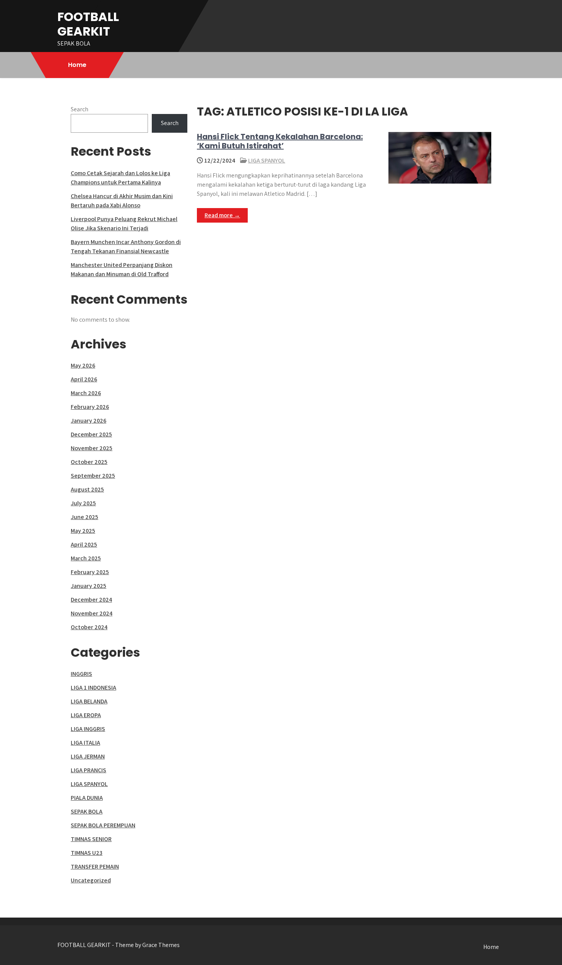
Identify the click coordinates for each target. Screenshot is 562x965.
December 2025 (91, 434)
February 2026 (90, 407)
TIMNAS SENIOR (91, 839)
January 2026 (88, 421)
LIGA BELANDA (89, 701)
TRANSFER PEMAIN (95, 866)
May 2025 (83, 531)
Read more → (222, 215)
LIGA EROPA (86, 715)
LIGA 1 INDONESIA (93, 687)
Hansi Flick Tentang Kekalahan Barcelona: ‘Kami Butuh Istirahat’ (280, 141)
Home (77, 64)
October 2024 (89, 627)
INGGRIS (81, 674)
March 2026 (86, 393)
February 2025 (90, 572)
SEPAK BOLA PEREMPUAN (103, 825)
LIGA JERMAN (88, 756)
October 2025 (89, 462)
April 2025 (84, 544)
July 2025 (83, 503)
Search (79, 109)
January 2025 (88, 586)
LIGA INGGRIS (88, 729)
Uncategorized (91, 880)
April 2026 (84, 379)
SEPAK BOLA (86, 811)
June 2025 (84, 517)
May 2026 (83, 365)
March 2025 (86, 558)
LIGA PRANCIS (88, 770)
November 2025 (91, 448)
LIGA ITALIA (85, 743)
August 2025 (87, 489)
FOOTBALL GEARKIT (88, 24)
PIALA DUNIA (87, 798)
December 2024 (91, 600)
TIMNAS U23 (86, 853)
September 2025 (93, 476)
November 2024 (91, 613)
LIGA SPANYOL (266, 160)
